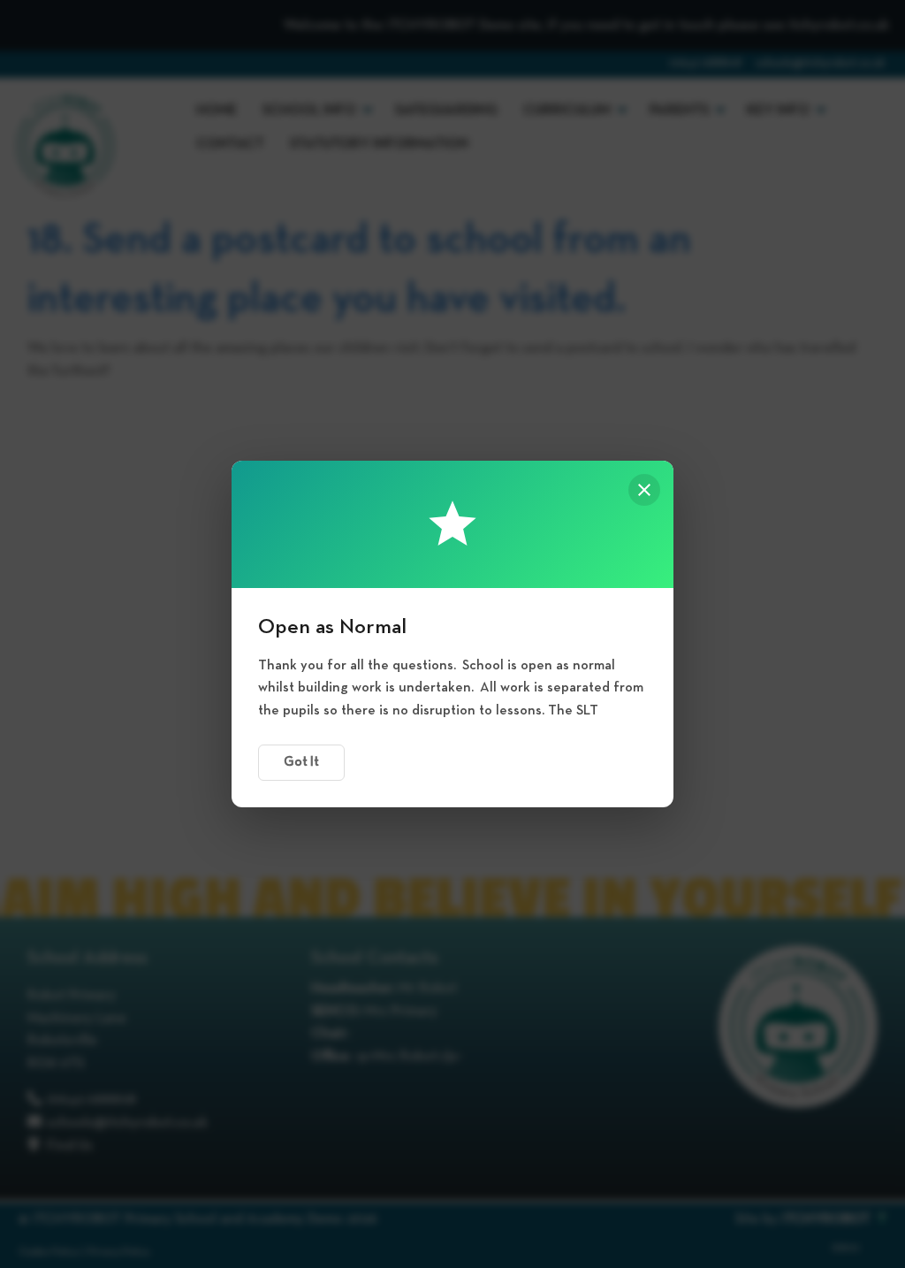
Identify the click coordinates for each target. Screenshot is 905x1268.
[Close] (644, 490)
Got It (301, 762)
